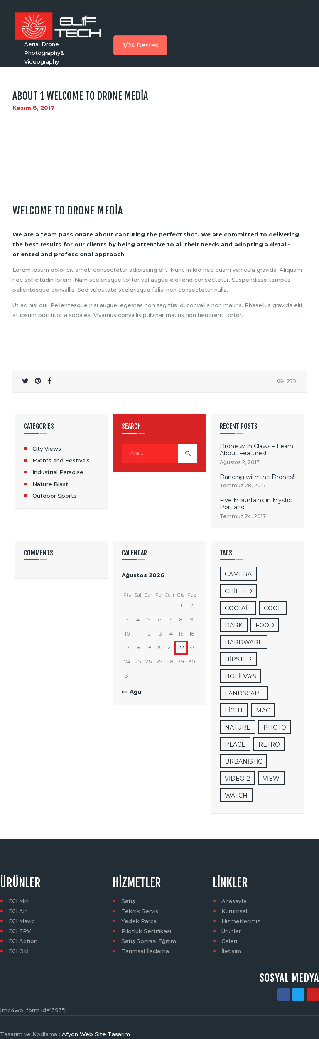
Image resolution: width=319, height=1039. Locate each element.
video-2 (237, 778)
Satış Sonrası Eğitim (148, 941)
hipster (238, 659)
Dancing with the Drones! (257, 477)
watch (236, 795)
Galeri (229, 941)
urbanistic (243, 761)
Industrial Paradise (57, 472)
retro (269, 744)
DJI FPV (20, 931)
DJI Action (23, 941)
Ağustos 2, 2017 (240, 462)
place (235, 744)
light (234, 710)
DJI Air (18, 911)
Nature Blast (50, 484)
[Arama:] (159, 452)
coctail (238, 608)
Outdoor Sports (54, 495)
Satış (128, 901)
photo (274, 727)
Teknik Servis (139, 911)
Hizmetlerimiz (240, 921)
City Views (46, 448)
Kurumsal (234, 911)
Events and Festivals (61, 460)
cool (273, 608)
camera (238, 574)
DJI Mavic (22, 921)
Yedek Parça (139, 921)
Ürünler (231, 931)
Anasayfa (234, 901)
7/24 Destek (140, 45)
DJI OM (19, 951)
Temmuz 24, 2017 (243, 516)
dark (234, 625)
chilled (238, 591)
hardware (244, 642)
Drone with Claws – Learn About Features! (256, 450)
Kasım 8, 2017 (33, 107)
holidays (240, 676)
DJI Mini (19, 901)
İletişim (231, 951)
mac (263, 710)
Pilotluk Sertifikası (146, 931)
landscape (244, 693)
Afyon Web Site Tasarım (96, 1034)
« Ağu (133, 691)
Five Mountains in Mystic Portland (256, 504)
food (264, 625)
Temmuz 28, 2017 (243, 485)
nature (237, 727)
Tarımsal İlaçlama (145, 951)
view (271, 778)
